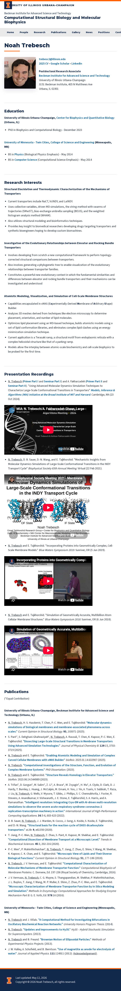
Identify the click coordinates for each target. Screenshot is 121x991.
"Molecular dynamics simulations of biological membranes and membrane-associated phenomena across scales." (60, 727)
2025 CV (43, 64)
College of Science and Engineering (72, 142)
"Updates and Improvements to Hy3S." (47, 930)
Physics (19, 154)
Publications (58, 32)
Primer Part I (30, 381)
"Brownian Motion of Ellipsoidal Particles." (65, 939)
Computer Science (25, 160)
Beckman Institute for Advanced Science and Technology (74, 76)
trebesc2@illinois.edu (52, 59)
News (89, 32)
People (24, 32)
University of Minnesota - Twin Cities (26, 142)
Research (39, 32)
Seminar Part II (17, 386)
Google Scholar (60, 64)
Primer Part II (94, 381)
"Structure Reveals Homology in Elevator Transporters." (79, 775)
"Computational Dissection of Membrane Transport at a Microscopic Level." (54, 840)
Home (10, 32)
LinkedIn (77, 64)
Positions (104, 32)
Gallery (76, 32)
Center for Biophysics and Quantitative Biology (85, 118)
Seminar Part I (52, 381)
